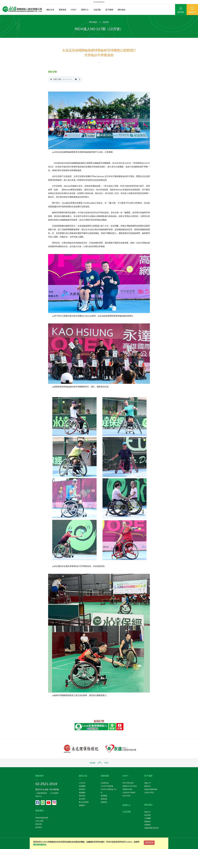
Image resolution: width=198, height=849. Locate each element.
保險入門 (147, 783)
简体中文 (38, 796)
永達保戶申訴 (149, 792)
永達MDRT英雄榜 (128, 792)
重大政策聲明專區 (99, 2)
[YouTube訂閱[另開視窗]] (119, 727)
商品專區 (147, 815)
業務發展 (62, 10)
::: (0, 16)
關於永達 (50, 10)
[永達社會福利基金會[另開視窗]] (121, 749)
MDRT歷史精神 (128, 783)
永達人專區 (39, 821)
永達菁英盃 (105, 783)
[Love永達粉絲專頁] (38, 802)
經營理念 (82, 789)
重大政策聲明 (84, 802)
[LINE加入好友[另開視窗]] (112, 727)
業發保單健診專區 (41, 818)
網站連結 (121, 10)
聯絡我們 (192, 12)
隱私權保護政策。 (40, 845)
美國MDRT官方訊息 (129, 786)
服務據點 (82, 792)
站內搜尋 (55, 793)
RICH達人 (93, 22)
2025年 (106, 22)
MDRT (73, 10)
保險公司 (147, 812)
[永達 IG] (54, 802)
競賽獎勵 (104, 796)
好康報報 (147, 825)
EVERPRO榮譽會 (107, 786)
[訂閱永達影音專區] (49, 802)
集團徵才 (82, 805)
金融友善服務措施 (150, 789)
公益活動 (97, 10)
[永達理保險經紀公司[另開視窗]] (81, 749)
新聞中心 (85, 10)
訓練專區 (104, 802)
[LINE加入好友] (43, 802)
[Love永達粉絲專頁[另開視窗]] (91, 727)
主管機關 (147, 818)
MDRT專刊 (126, 796)
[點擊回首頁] (21, 9)
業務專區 (180, 12)
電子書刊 (82, 799)
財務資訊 (82, 796)
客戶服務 (109, 10)
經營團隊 (82, 786)
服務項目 (147, 786)
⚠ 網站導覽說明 (41, 793)
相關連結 (147, 821)
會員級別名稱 (127, 789)
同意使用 (149, 842)
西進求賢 (38, 824)
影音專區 (38, 827)
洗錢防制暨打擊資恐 (151, 828)
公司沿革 (82, 783)
